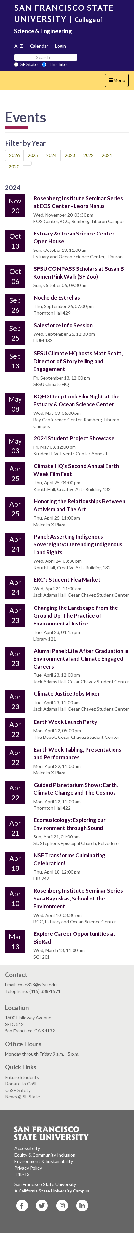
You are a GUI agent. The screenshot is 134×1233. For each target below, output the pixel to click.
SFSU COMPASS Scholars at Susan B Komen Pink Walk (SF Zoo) (79, 272)
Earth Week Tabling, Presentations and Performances (77, 753)
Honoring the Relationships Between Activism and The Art (79, 505)
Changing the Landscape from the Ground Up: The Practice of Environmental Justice (76, 615)
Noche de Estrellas (57, 297)
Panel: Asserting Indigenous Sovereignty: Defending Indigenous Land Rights (78, 544)
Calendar (39, 46)
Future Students (22, 1077)
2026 (14, 155)
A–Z (18, 46)
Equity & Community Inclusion (44, 1155)
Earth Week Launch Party (65, 721)
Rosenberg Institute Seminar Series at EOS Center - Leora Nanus (78, 202)
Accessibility (27, 1148)
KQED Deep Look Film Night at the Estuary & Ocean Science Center (77, 400)
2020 (14, 166)
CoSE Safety (18, 1090)
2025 (33, 155)
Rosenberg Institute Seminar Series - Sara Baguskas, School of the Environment (80, 898)
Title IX (22, 1174)
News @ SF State (22, 1096)
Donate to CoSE (21, 1083)
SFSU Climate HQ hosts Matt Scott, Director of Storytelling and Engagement (78, 361)
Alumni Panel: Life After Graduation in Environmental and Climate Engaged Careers (81, 658)
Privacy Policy (28, 1168)
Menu (118, 82)
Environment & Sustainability (43, 1161)
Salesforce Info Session (63, 325)
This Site (57, 64)
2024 (51, 155)
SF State (29, 64)
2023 (70, 155)
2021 (107, 155)
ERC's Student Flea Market (67, 579)
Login (60, 46)
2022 (88, 155)
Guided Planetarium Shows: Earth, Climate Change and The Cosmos (76, 788)
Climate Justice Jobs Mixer (67, 693)
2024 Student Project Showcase (74, 438)
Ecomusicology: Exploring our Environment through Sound (70, 824)
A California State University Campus (51, 1190)
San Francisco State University (45, 1184)
